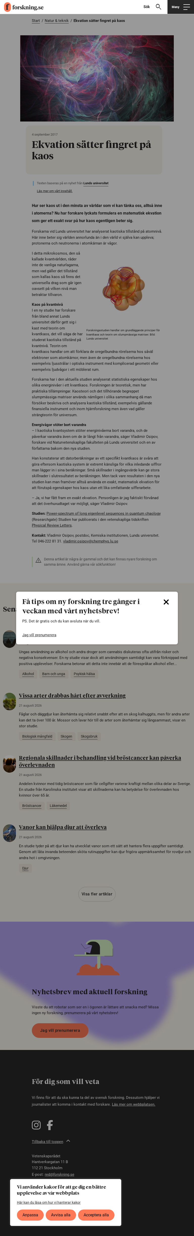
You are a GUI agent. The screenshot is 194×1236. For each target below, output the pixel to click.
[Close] (166, 602)
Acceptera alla (96, 1215)
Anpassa (30, 1215)
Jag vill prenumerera (39, 635)
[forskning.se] (21, 7)
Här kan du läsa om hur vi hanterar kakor (49, 1202)
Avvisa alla (60, 1215)
